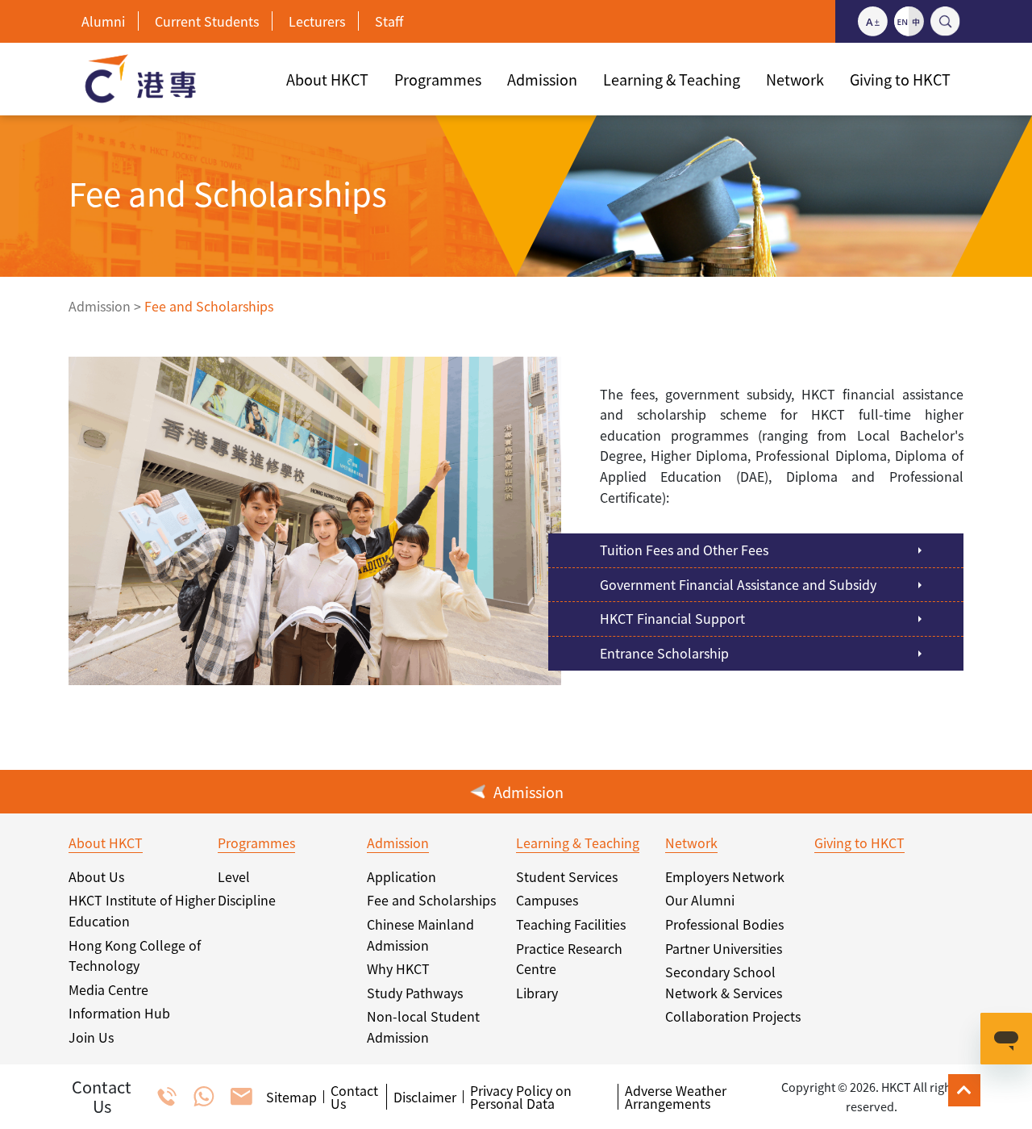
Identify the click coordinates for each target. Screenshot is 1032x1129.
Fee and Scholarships (431, 899)
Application (401, 876)
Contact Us (354, 1097)
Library (537, 992)
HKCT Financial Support (672, 618)
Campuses (547, 899)
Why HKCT (398, 968)
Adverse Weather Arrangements (675, 1097)
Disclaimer (424, 1096)
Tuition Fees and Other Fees (684, 549)
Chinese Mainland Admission (420, 934)
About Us (96, 876)
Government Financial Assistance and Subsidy (738, 584)
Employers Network (724, 876)
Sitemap (291, 1096)
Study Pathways (415, 992)
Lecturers (317, 21)
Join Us (91, 1037)
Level (234, 876)
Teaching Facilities (571, 924)
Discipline (247, 899)
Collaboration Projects (733, 1016)
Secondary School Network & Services (723, 982)
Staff (389, 21)
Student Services (567, 876)
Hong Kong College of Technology (135, 955)
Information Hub (119, 1012)
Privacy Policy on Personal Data (521, 1097)
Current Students (207, 21)
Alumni (103, 21)
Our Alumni (699, 899)
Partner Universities (723, 948)
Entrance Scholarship (664, 653)
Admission (100, 306)
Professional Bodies (724, 924)
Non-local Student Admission (423, 1026)
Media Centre (108, 989)
